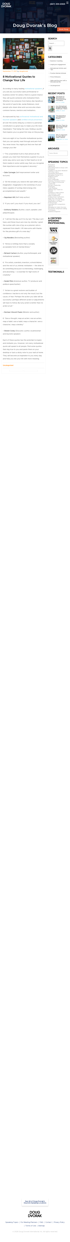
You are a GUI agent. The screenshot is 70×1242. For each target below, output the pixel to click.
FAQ (41, 1222)
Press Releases (55, 77)
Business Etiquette (54, 211)
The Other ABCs (53, 172)
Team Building (52, 188)
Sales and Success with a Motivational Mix (58, 81)
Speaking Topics (11, 1222)
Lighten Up (51, 166)
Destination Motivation (55, 173)
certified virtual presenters (31, 120)
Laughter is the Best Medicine (57, 170)
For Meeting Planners (29, 1222)
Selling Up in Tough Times (56, 200)
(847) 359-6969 (57, 4)
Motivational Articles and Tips (58, 69)
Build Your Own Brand (55, 198)
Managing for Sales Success (57, 207)
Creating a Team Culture (56, 192)
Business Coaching (56, 61)
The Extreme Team (54, 194)
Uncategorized (8, 365)
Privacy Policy (59, 1222)
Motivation (51, 165)
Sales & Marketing (54, 195)
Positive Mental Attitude (58, 73)
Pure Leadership (53, 179)
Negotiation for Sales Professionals (55, 202)
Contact (48, 1222)
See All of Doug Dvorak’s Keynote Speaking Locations (35, 1202)
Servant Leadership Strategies (54, 186)
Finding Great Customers (56, 197)
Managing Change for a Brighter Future (55, 175)
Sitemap (41, 1226)
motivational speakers (33, 89)
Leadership (51, 178)
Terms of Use (30, 1226)
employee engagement (58, 64)
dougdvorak (23, 71)
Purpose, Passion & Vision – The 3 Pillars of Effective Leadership (57, 182)
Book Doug (63, 29)
